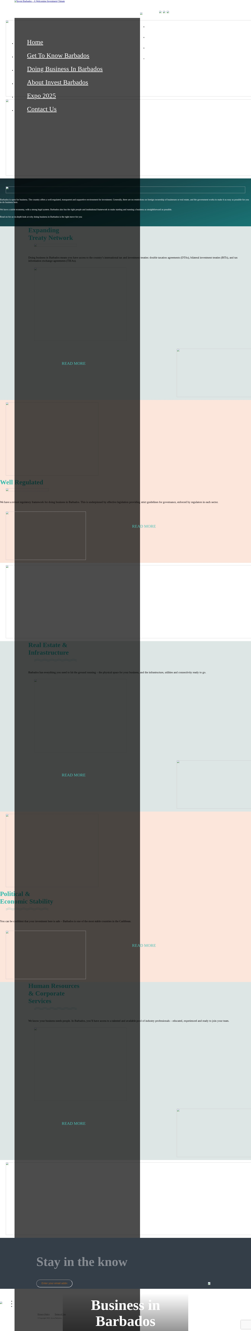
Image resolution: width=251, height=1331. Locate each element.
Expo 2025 (41, 95)
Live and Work (173, 36)
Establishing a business (180, 47)
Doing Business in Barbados (65, 68)
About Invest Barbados (57, 82)
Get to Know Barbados (58, 55)
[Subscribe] (209, 1283)
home (35, 42)
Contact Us (42, 109)
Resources (169, 58)
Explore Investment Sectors (184, 26)
